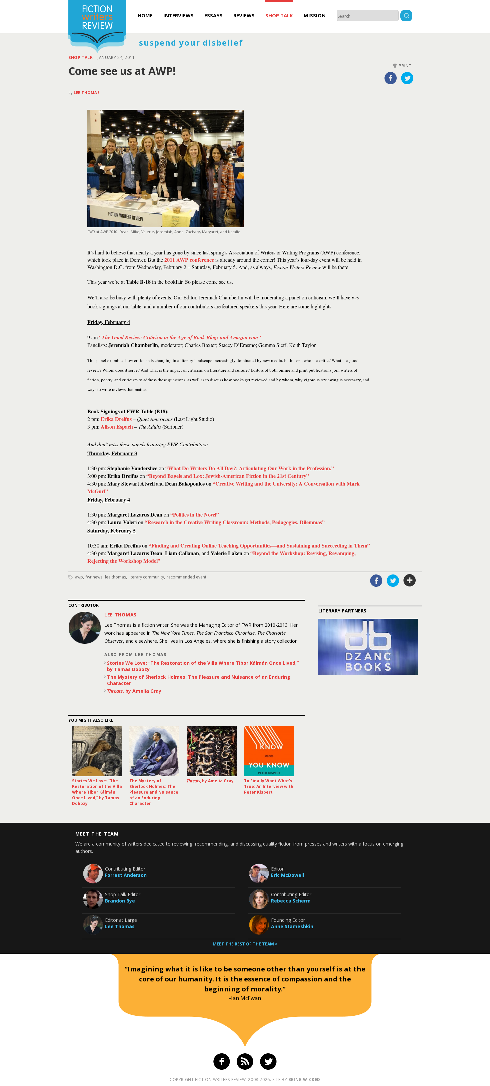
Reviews (244, 15)
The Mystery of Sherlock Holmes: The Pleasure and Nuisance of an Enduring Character (198, 680)
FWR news (94, 577)
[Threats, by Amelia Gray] (212, 751)
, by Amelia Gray (134, 691)
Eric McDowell (287, 875)
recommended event (186, 577)
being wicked (304, 1079)
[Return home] (97, 27)
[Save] (409, 580)
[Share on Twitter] (407, 78)
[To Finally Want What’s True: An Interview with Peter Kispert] (269, 751)
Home (145, 15)
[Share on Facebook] (390, 78)
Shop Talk (279, 15)
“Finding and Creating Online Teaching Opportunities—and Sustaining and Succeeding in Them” (259, 545)
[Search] (406, 16)
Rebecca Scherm (291, 901)
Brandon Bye (120, 901)
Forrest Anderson (126, 875)
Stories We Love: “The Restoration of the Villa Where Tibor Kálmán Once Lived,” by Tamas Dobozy (203, 666)
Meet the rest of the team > (245, 944)
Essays (213, 15)
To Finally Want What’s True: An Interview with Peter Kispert (268, 786)
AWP (79, 577)
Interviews (178, 15)
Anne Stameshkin (292, 926)
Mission (315, 15)
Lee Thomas (87, 92)
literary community (146, 577)
